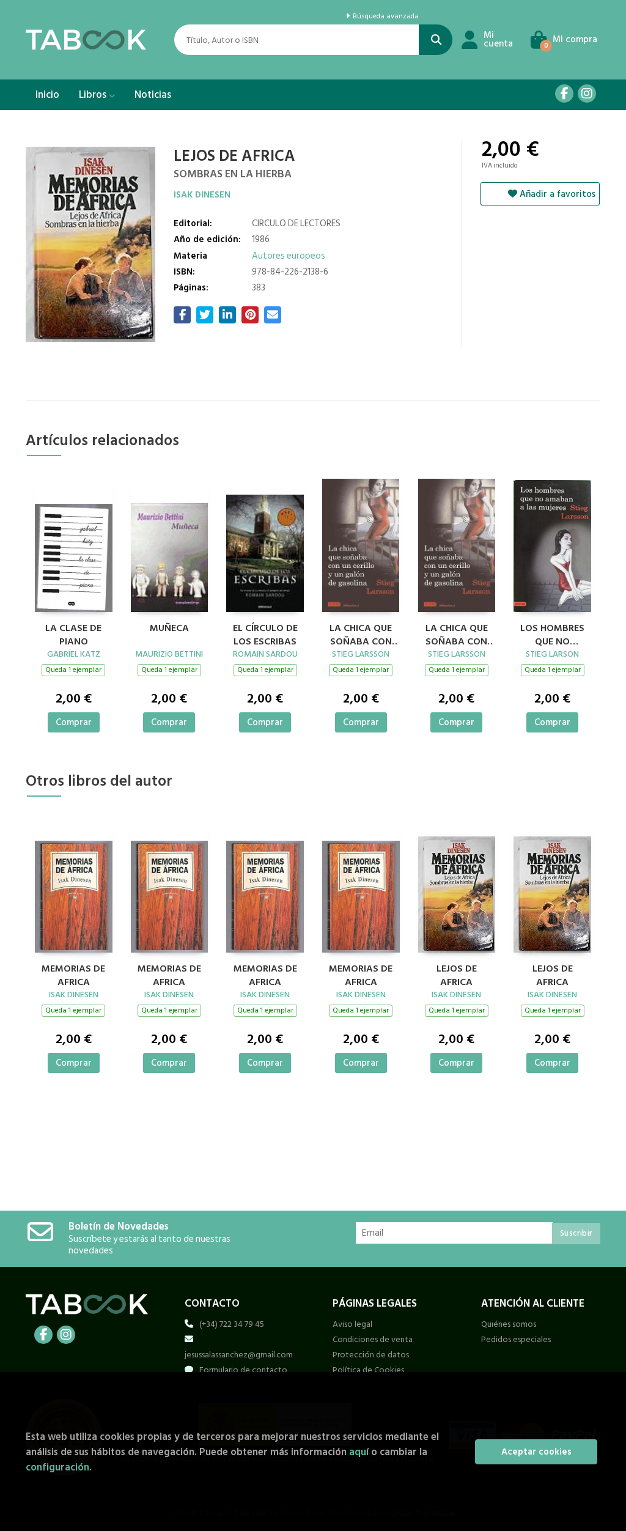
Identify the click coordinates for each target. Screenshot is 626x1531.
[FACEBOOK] (564, 93)
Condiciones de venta (373, 1339)
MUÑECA (169, 628)
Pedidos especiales (516, 1339)
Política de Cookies (368, 1370)
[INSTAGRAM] (587, 93)
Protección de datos (371, 1355)
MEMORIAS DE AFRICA (73, 974)
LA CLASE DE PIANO (73, 633)
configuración (57, 1467)
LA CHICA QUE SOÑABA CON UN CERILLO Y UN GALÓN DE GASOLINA (361, 633)
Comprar (74, 722)
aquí (359, 1452)
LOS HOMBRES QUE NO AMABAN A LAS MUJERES (552, 633)
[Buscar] (435, 39)
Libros (94, 94)
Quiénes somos (508, 1324)
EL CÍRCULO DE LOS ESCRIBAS (265, 633)
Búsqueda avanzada (384, 16)
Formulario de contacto (243, 1370)
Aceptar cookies (536, 1451)
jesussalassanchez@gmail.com (239, 1355)
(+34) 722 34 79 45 (231, 1324)
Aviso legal (352, 1324)
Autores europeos (288, 256)
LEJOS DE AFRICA (456, 974)
